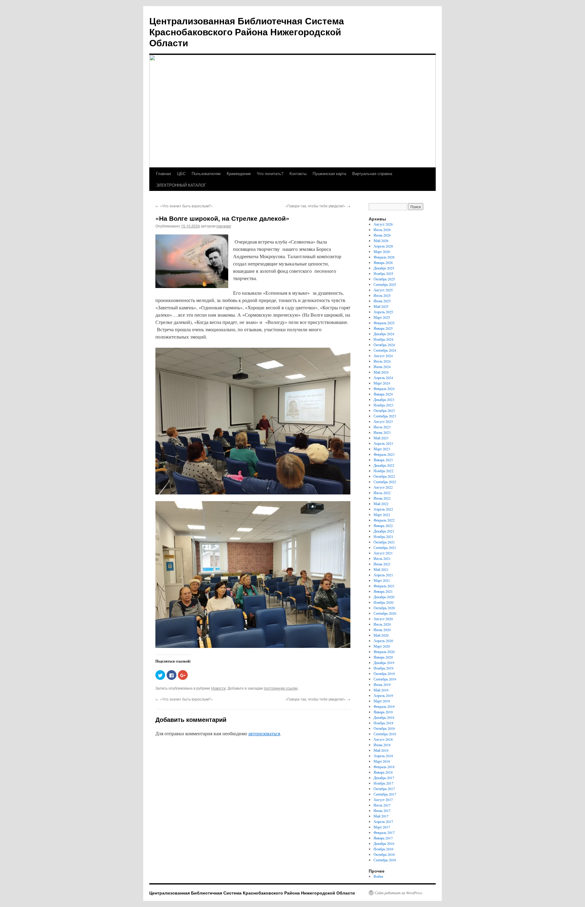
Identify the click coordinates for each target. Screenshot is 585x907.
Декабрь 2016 (384, 843)
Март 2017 (382, 826)
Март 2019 (382, 700)
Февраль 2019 (384, 706)
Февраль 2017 (384, 832)
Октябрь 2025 (384, 278)
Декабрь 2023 (384, 399)
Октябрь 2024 (384, 344)
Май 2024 (381, 372)
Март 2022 (382, 514)
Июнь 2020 (382, 629)
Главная (163, 173)
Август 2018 (383, 739)
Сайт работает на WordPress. (399, 892)
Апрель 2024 (383, 377)
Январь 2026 (383, 262)
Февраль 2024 (384, 388)
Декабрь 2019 (384, 662)
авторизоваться (264, 733)
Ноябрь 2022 (383, 470)
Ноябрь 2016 (383, 848)
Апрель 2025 (383, 311)
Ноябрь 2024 (383, 339)
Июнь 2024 (382, 366)
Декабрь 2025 (384, 267)
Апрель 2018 (383, 755)
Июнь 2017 (382, 810)
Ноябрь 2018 (383, 722)
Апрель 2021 (383, 574)
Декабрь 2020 (384, 596)
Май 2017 (381, 816)
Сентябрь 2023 (385, 415)
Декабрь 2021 (384, 531)
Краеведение (239, 173)
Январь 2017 (383, 837)
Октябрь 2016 (384, 854)
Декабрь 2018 (384, 717)
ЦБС (181, 173)
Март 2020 (382, 646)
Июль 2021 (382, 558)
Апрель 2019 (383, 695)
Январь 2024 (383, 394)
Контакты (298, 173)
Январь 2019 (383, 711)
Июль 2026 (382, 229)
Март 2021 (382, 580)
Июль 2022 (382, 492)
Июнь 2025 (382, 300)
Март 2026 (382, 251)
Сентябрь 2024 (385, 350)
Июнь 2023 (382, 432)
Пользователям (206, 173)
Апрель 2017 (383, 821)
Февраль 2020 (384, 651)
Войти (378, 876)
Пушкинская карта (329, 173)
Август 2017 (383, 799)
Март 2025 (382, 317)
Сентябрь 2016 (385, 859)
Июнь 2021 (382, 563)
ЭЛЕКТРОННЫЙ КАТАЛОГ (181, 185)
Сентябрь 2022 (385, 481)
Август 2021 (383, 552)
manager (223, 225)
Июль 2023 (382, 426)
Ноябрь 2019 (383, 668)
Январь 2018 (383, 772)
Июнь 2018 (382, 744)
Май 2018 (381, 750)
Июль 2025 (382, 295)
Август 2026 (383, 224)
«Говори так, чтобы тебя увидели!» (317, 205)
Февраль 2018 (384, 766)
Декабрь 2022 (384, 465)
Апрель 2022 (383, 509)
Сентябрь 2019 (385, 679)
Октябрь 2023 (384, 410)
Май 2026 (381, 240)
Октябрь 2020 (384, 607)
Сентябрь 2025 (385, 284)
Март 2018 (382, 761)
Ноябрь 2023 (383, 405)
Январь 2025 (383, 328)
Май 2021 (381, 569)
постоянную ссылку (281, 688)
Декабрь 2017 (384, 777)
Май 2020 (381, 635)
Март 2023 (382, 448)
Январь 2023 (383, 459)
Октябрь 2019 (384, 673)
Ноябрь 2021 (383, 536)
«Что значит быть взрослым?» (184, 205)
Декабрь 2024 (384, 333)
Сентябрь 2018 (385, 733)
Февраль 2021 (384, 585)
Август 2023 (383, 421)
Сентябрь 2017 (385, 794)
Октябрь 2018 (384, 728)
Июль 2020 (382, 624)
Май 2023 (381, 437)
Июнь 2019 (382, 684)
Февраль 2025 (384, 322)
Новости (218, 688)
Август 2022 (383, 487)
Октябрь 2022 (384, 476)
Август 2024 (383, 355)
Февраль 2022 (384, 520)
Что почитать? (270, 173)
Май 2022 (381, 503)
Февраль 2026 (384, 257)
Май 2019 (381, 689)
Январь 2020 (383, 657)
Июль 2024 (382, 361)
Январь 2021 (383, 591)
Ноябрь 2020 (383, 602)
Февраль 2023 (384, 454)
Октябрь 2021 (384, 542)
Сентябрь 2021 (385, 547)
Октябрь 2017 (384, 788)
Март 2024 (382, 383)
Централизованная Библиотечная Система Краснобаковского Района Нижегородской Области (246, 31)
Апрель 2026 (383, 246)
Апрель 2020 (383, 640)
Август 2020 (383, 618)
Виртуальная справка (372, 173)
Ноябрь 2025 (383, 273)
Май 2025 (381, 306)
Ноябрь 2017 (383, 783)
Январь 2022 (383, 525)
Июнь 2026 (382, 235)
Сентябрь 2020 (385, 613)
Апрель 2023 (383, 443)
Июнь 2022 (382, 498)
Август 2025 (383, 289)
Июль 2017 (382, 805)
